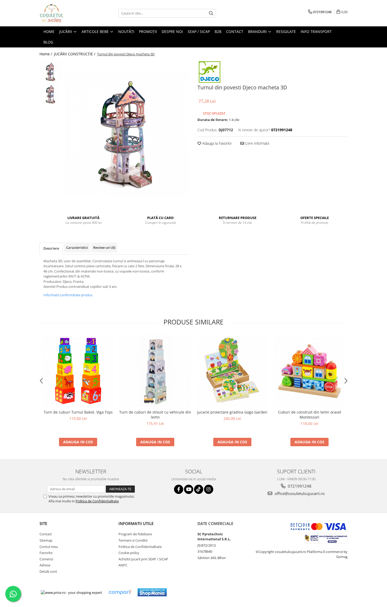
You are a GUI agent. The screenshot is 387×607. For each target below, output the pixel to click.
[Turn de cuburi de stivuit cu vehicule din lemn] (155, 371)
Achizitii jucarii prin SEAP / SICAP (143, 559)
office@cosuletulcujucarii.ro (299, 493)
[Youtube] (188, 489)
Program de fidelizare (135, 534)
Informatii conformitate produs (67, 295)
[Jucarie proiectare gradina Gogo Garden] (232, 371)
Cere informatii (256, 143)
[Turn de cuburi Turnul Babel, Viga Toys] (78, 371)
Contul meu (48, 546)
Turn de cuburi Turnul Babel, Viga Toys (78, 412)
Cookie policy (128, 552)
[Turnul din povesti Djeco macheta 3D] (127, 134)
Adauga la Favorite (216, 143)
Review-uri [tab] (104, 247)
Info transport (316, 31)
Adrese (44, 565)
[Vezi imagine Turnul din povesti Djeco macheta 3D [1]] (51, 94)
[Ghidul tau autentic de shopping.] (119, 592)
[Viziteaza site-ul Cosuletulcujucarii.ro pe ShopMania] (152, 592)
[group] (127, 134)
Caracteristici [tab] (77, 247)
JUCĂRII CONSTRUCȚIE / (75, 53)
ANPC (122, 565)
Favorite (45, 552)
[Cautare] (211, 13)
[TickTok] (198, 489)
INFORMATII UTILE (135, 523)
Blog (48, 42)
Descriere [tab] (51, 248)
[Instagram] (208, 489)
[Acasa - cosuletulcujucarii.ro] (65, 13)
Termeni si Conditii (132, 540)
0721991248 (299, 486)
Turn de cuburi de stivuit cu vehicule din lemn (155, 415)
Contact (45, 534)
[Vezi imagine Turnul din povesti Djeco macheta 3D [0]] (51, 72)
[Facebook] (178, 489)
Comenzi (46, 559)
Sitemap (45, 540)
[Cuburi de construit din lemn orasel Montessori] (309, 371)
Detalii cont (48, 571)
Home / (46, 53)
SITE (43, 523)
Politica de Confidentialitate (97, 501)
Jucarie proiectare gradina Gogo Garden (232, 412)
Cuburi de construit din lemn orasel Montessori (309, 415)
